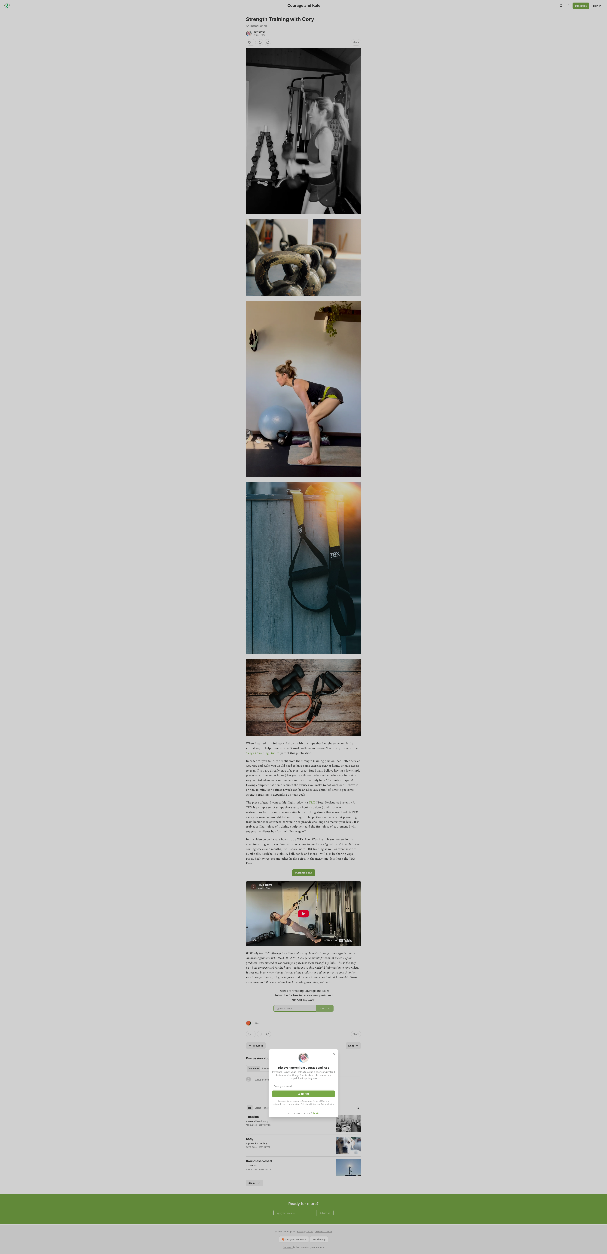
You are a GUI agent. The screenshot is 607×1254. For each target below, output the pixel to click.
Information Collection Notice (302, 1104)
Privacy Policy (327, 1104)
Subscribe (303, 1093)
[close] (333, 1053)
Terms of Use (319, 1101)
